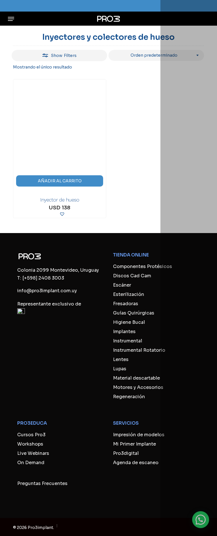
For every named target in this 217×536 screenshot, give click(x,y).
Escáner (122, 285)
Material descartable (136, 378)
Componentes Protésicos (142, 266)
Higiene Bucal (129, 322)
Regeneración (129, 397)
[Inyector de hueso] (59, 134)
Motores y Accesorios (138, 387)
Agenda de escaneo (136, 463)
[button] (11, 19)
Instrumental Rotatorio (139, 350)
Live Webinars (33, 453)
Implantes (124, 332)
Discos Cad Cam (132, 276)
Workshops (30, 444)
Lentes (121, 359)
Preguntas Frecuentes (42, 483)
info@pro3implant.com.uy (47, 291)
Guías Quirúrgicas (133, 313)
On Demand (30, 463)
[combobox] (156, 55)
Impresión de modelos (138, 435)
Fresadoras (125, 304)
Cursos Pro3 (31, 435)
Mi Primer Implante (134, 444)
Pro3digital (126, 453)
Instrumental (127, 341)
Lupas (119, 369)
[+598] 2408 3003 (43, 278)
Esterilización (128, 294)
